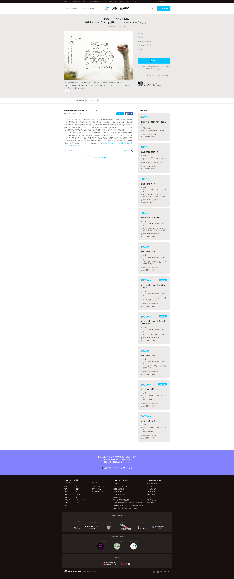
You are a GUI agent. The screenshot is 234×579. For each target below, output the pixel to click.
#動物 (66, 92)
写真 (65, 489)
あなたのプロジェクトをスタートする (118, 467)
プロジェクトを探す (71, 8)
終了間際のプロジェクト (99, 492)
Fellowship (116, 497)
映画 (65, 486)
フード (78, 503)
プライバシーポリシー (153, 500)
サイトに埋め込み (163, 75)
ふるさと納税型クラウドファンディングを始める (127, 503)
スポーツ (67, 503)
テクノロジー (68, 500)
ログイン (151, 8)
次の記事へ (127, 151)
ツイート (151, 75)
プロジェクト (69, 100)
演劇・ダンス (68, 497)
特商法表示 (150, 503)
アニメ (66, 492)
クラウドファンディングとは (122, 486)
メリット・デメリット (120, 494)
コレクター (93, 100)
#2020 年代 (150, 486)
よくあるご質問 (151, 489)
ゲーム (78, 492)
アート (78, 486)
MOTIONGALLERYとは (154, 483)
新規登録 (165, 8)
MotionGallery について (164, 1)
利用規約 (149, 497)
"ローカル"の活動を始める (121, 500)
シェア (143, 75)
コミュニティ (122, 26)
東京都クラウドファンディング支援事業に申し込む (127, 505)
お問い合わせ (151, 492)
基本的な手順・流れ (119, 489)
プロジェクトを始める (88, 8)
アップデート (81, 100)
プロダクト (79, 494)
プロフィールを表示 (155, 85)
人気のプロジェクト (98, 486)
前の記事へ (70, 151)
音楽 (77, 489)
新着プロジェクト (97, 489)
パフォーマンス (80, 500)
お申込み (116, 483)
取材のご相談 (151, 494)
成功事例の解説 (118, 492)
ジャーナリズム (69, 505)
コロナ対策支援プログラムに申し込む (125, 508)
